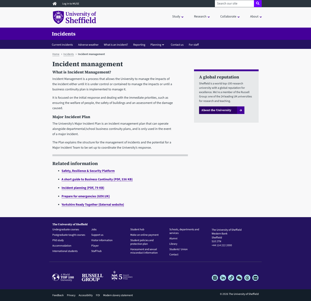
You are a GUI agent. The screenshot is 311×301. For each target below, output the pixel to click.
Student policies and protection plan (142, 242)
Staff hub (96, 251)
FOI (98, 295)
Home (55, 54)
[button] (158, 44)
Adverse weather (88, 45)
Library (173, 244)
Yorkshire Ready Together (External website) (93, 204)
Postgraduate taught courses (68, 235)
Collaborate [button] (228, 16)
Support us (97, 235)
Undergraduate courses (65, 229)
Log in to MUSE (71, 4)
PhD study (58, 240)
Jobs (93, 229)
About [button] (254, 16)
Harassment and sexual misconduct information (144, 251)
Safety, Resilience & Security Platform (88, 171)
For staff (194, 45)
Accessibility (86, 295)
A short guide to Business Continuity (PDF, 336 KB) (97, 179)
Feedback (58, 295)
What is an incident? (116, 45)
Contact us (177, 45)
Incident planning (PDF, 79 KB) (83, 188)
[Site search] (258, 3)
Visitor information (101, 240)
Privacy (71, 295)
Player (95, 246)
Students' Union (178, 249)
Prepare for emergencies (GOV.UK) (86, 196)
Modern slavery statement (118, 295)
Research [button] (200, 16)
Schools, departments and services (184, 231)
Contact (173, 254)
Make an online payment (144, 235)
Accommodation (61, 246)
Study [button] (176, 16)
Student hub (137, 229)
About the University (216, 110)
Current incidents (62, 45)
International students (65, 251)
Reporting (139, 45)
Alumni (173, 238)
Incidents (64, 33)
